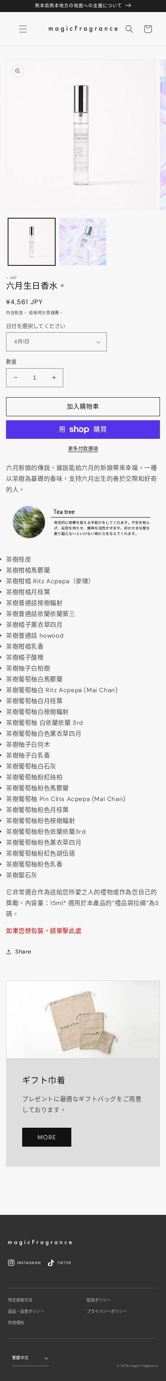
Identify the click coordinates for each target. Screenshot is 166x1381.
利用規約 (16, 1322)
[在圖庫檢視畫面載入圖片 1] (31, 241)
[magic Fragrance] (40, 1242)
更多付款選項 (83, 449)
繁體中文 (20, 1357)
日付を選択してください (35, 326)
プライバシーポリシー (107, 1311)
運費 (55, 312)
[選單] (23, 29)
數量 (11, 361)
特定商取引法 (20, 1300)
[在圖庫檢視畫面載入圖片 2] (82, 241)
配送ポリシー (99, 1300)
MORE (46, 1137)
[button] (129, 29)
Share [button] (23, 951)
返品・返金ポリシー (26, 1311)
